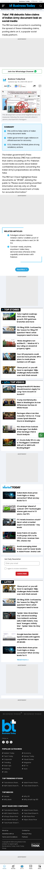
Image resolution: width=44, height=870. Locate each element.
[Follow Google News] (20, 86)
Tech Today (8, 756)
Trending (7, 762)
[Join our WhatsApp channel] (41, 437)
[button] (39, 867)
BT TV (26, 766)
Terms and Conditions (9, 837)
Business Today (24, 1)
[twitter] (11, 742)
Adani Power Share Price (31, 782)
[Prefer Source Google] (7, 86)
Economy (27, 753)
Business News (5, 9)
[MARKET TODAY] (12, 487)
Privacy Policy (26, 834)
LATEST (8, 582)
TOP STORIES (11, 309)
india (12, 9)
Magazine (27, 762)
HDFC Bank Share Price (11, 786)
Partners (25, 837)
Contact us (25, 830)
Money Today (29, 756)
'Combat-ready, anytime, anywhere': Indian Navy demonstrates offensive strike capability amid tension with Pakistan (22, 251)
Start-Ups (7, 766)
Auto (25, 769)
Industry (7, 769)
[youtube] (7, 742)
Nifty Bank (7, 799)
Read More (21, 269)
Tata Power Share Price (11, 823)
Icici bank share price (11, 820)
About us (5, 830)
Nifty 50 (27, 796)
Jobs (5, 772)
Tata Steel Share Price (31, 786)
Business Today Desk (16, 79)
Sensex (6, 796)
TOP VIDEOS (17, 382)
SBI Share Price (29, 816)
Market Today (9, 753)
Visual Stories (29, 759)
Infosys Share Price (11, 816)
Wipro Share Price (30, 820)
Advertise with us (8, 834)
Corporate (8, 759)
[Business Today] (22, 5)
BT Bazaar (34, 1)
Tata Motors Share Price (11, 782)
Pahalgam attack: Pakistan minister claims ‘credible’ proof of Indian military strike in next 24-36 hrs (24, 239)
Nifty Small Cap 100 (31, 799)
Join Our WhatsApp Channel (20, 71)
